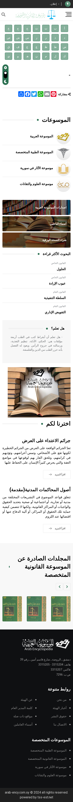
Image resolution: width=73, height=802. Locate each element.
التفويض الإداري (55, 312)
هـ (27, 56)
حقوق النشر (59, 716)
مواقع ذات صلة (22, 716)
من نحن (62, 699)
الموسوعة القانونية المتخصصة (47, 758)
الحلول (61, 269)
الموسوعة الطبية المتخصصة (34, 152)
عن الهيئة (26, 699)
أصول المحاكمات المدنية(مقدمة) (40, 489)
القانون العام (59, 291)
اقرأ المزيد (60, 474)
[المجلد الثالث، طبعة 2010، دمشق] (60, 608)
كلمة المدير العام (21, 708)
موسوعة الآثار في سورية (36, 168)
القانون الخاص (58, 263)
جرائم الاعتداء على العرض (46, 440)
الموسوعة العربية (41, 136)
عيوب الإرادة (57, 283)
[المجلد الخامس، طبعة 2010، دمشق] (11, 608)
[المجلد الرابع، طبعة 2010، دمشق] (36, 608)
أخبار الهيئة (60, 708)
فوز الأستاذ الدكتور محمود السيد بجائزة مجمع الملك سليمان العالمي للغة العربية (32, 4)
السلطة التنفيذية (55, 298)
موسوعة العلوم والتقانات (36, 184)
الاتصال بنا (60, 724)
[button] (67, 586)
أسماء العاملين (23, 724)
